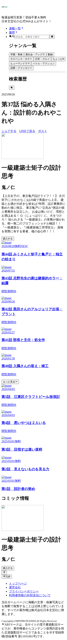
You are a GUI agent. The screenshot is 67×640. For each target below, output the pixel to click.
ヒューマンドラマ (20, 63)
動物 (50, 54)
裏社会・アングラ (35, 54)
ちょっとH (58, 59)
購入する (8, 238)
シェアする (8, 131)
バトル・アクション (44, 63)
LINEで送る (27, 131)
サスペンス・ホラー (21, 59)
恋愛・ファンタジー (21, 68)
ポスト (42, 131)
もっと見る (9, 381)
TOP (7, 576)
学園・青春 (16, 54)
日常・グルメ (42, 59)
